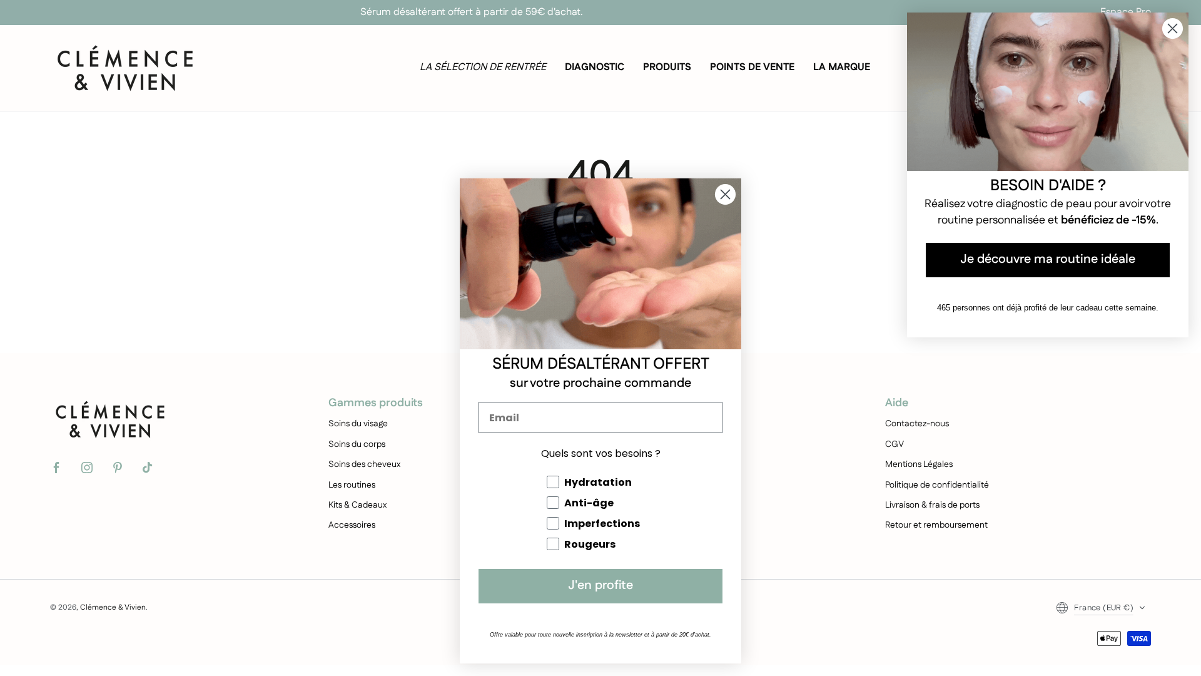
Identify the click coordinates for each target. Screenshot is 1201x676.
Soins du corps (356, 444)
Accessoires (351, 525)
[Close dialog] (725, 194)
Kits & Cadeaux (357, 505)
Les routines (351, 485)
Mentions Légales (919, 464)
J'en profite (600, 586)
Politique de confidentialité (937, 485)
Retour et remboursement (936, 525)
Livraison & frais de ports (932, 505)
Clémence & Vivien (113, 607)
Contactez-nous (917, 423)
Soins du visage (358, 423)
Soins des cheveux (364, 464)
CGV (894, 444)
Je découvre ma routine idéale (1047, 260)
